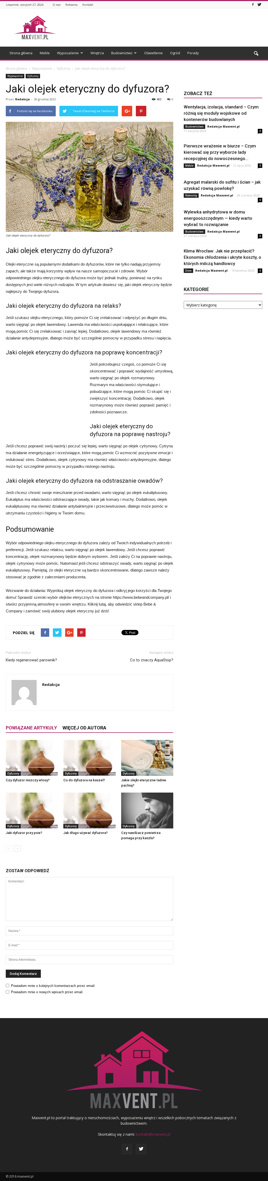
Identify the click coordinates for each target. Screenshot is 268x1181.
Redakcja (22, 99)
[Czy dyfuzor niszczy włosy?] (32, 758)
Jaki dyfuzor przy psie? (24, 833)
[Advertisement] (167, 27)
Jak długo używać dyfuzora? (85, 833)
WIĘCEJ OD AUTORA (84, 727)
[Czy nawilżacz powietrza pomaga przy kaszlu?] (147, 810)
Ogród (175, 53)
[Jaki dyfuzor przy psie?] (32, 810)
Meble (45, 53)
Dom (188, 270)
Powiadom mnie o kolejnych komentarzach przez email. (53, 986)
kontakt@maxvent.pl (153, 1134)
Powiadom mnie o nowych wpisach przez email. (47, 992)
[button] (256, 53)
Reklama (71, 5)
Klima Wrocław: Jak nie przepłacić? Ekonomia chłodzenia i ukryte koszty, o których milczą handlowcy (222, 257)
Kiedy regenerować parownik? (31, 660)
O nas (56, 5)
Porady (193, 53)
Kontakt (87, 5)
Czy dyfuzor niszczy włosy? (27, 780)
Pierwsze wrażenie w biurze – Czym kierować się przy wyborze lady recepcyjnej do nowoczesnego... (220, 152)
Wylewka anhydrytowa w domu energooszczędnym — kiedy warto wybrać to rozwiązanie (218, 218)
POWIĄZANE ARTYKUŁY (31, 727)
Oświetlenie (153, 53)
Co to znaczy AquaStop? (151, 660)
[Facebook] (253, 4)
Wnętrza (97, 53)
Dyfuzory (32, 76)
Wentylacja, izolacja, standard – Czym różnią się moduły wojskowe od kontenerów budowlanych (221, 113)
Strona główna (20, 53)
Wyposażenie (68, 53)
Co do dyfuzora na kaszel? (84, 780)
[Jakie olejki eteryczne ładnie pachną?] (147, 758)
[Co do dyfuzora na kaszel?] (89, 758)
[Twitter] (259, 4)
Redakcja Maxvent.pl (223, 126)
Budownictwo (121, 53)
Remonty (191, 195)
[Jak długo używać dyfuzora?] (89, 810)
